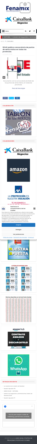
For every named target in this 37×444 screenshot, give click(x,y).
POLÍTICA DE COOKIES (23, 440)
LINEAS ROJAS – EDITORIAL (11, 391)
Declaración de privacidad (20, 237)
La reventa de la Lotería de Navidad (14, 386)
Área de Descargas (18, 88)
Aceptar (18, 225)
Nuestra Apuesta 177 (9, 398)
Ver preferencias (18, 234)
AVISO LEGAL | (19, 438)
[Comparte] (5, 98)
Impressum (31, 237)
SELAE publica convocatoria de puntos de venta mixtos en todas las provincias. (18, 49)
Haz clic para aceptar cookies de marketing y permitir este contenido (18, 415)
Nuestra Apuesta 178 (9, 388)
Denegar (18, 229)
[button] (34, 208)
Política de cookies (8, 237)
